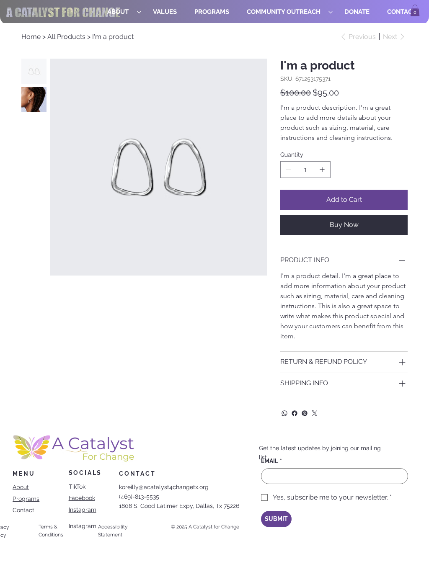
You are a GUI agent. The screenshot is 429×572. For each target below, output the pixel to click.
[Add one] (322, 169)
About (21, 487)
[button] (415, 10)
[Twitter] (314, 413)
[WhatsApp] (284, 413)
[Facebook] (294, 413)
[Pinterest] (304, 413)
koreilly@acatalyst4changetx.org (164, 487)
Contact (23, 510)
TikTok (77, 486)
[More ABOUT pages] (139, 12)
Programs (26, 498)
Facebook (82, 498)
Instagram (82, 509)
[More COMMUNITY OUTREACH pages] (330, 12)
